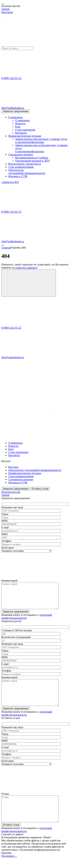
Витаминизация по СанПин (31, 157)
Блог (18, 126)
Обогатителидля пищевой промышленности (26, 172)
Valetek (5, 9)
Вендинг (13, 467)
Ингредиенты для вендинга (24, 163)
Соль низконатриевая (20, 166)
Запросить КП (10, 182)
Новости (20, 123)
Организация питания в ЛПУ (32, 160)
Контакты (7, 12)
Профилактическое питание (24, 135)
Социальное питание (20, 154)
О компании (15, 117)
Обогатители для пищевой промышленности (34, 470)
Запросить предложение (15, 111)
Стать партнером (25, 129)
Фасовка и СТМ (17, 176)
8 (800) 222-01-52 (11, 78)
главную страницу (26, 267)
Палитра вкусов (10, 492)
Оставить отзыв (40, 488)
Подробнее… (9, 856)
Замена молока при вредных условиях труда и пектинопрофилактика (41, 141)
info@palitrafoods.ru (12, 107)
